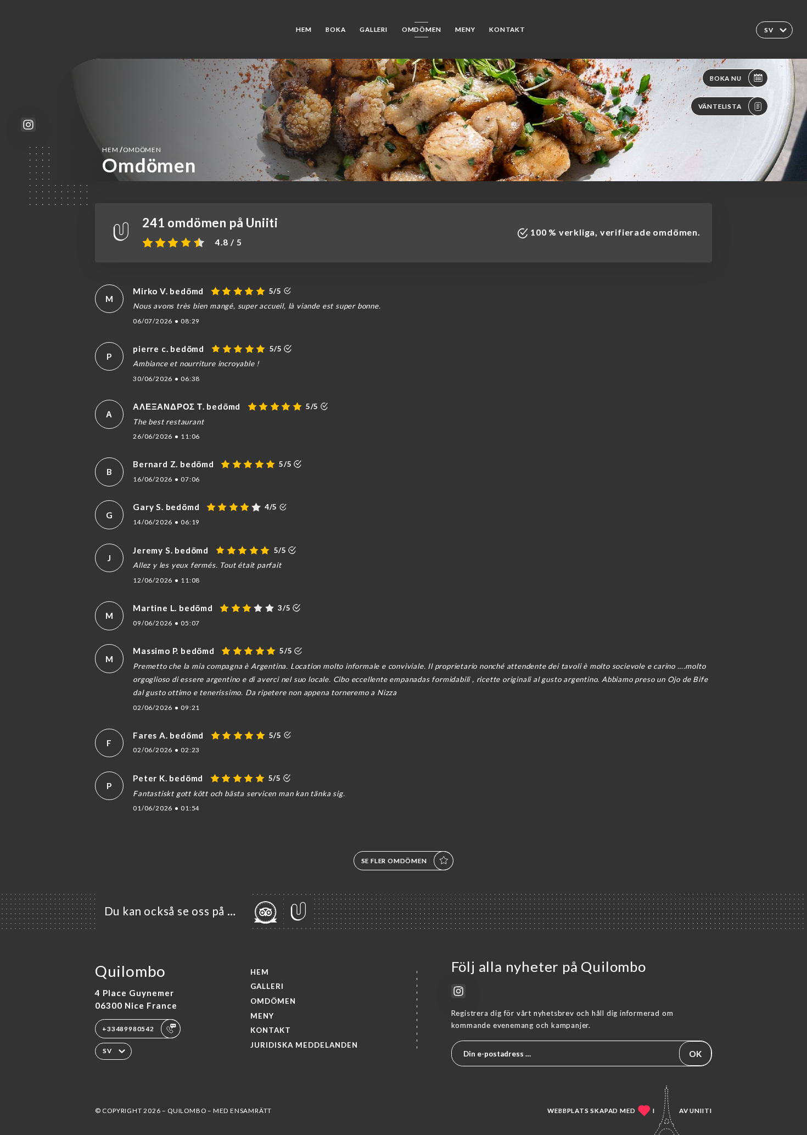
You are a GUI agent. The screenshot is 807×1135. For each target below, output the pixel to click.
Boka (335, 29)
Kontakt (507, 29)
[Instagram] (28, 125)
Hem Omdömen (131, 149)
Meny (465, 29)
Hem (303, 29)
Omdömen (421, 29)
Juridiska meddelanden (304, 1045)
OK (695, 1054)
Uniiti (701, 1110)
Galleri (374, 29)
